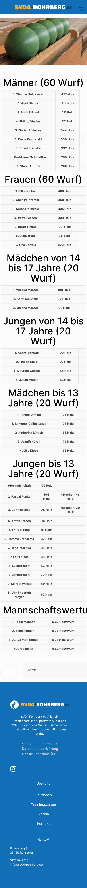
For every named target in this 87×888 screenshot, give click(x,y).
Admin (32, 670)
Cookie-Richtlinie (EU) (40, 754)
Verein (43, 814)
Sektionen (43, 795)
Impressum (49, 744)
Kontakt (27, 744)
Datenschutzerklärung (40, 749)
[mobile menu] (81, 9)
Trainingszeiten (43, 804)
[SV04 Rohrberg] (43, 6)
